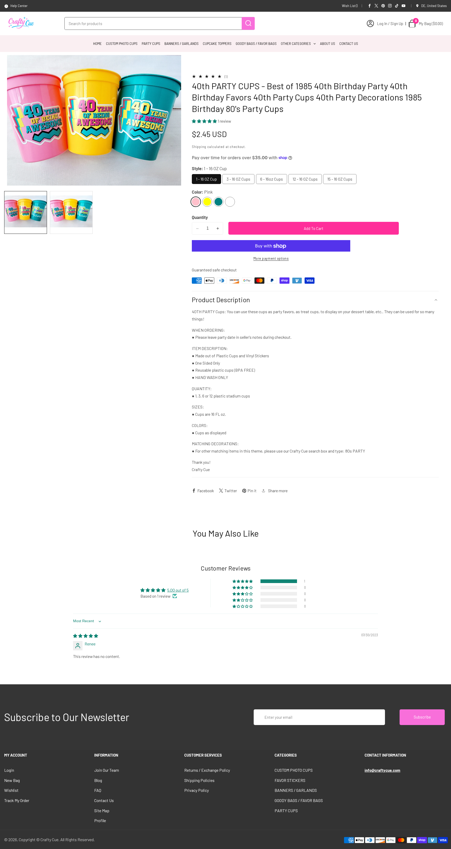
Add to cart (313, 228)
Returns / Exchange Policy (207, 770)
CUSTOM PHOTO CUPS (294, 770)
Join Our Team (106, 770)
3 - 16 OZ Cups (238, 179)
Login (9, 770)
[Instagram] (390, 6)
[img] (85, 635)
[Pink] (196, 202)
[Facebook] (369, 6)
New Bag (12, 780)
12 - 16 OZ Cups (305, 179)
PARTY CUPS (286, 810)
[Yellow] (207, 202)
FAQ (97, 790)
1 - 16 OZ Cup (206, 179)
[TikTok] (396, 6)
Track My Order (16, 800)
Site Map (101, 810)
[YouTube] (403, 6)
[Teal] (218, 202)
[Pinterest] (383, 6)
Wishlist (11, 790)
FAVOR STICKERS (290, 780)
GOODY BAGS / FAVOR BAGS (299, 800)
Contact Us (104, 800)
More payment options (271, 259)
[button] (205, 121)
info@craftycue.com (382, 770)
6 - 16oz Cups (271, 179)
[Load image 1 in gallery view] (25, 212)
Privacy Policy (196, 790)
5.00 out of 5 (178, 589)
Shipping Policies (199, 780)
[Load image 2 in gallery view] (71, 212)
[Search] (248, 23)
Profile (100, 820)
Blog (98, 780)
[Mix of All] (230, 202)
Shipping (199, 147)
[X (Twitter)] (376, 6)
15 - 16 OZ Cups (339, 179)
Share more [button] (278, 490)
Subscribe (422, 717)
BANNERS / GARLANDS (296, 790)
